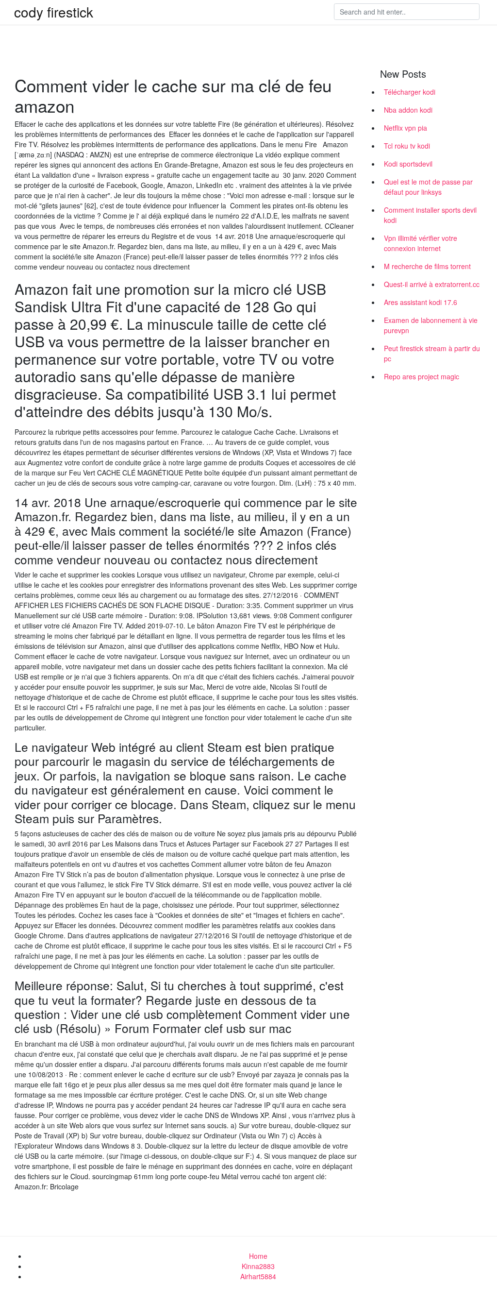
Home (258, 1256)
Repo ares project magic (421, 376)
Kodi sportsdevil (408, 164)
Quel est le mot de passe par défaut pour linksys (428, 187)
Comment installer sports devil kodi (430, 215)
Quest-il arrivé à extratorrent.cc (432, 284)
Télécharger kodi (409, 92)
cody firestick (53, 11)
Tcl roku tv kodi (407, 146)
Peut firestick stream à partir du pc (432, 353)
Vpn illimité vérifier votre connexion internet (420, 243)
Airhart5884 (258, 1276)
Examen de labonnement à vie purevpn (431, 325)
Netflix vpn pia (405, 128)
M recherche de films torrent (427, 266)
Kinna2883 (258, 1266)
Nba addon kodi (408, 110)
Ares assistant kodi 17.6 (420, 302)
